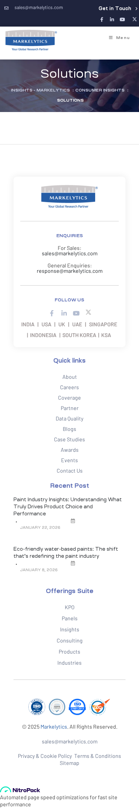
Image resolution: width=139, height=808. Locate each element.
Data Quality (69, 418)
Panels (70, 618)
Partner (70, 408)
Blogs (69, 429)
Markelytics (53, 726)
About (69, 376)
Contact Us (70, 470)
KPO (70, 607)
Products (69, 651)
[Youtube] (122, 19)
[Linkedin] (112, 19)
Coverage (69, 397)
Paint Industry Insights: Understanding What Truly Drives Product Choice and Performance (67, 506)
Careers (69, 387)
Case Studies (69, 439)
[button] (118, 8)
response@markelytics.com (70, 270)
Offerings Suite (69, 591)
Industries (69, 662)
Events (69, 460)
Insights (69, 629)
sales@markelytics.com (70, 253)
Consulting (70, 640)
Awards (70, 449)
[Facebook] (101, 19)
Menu (123, 38)
